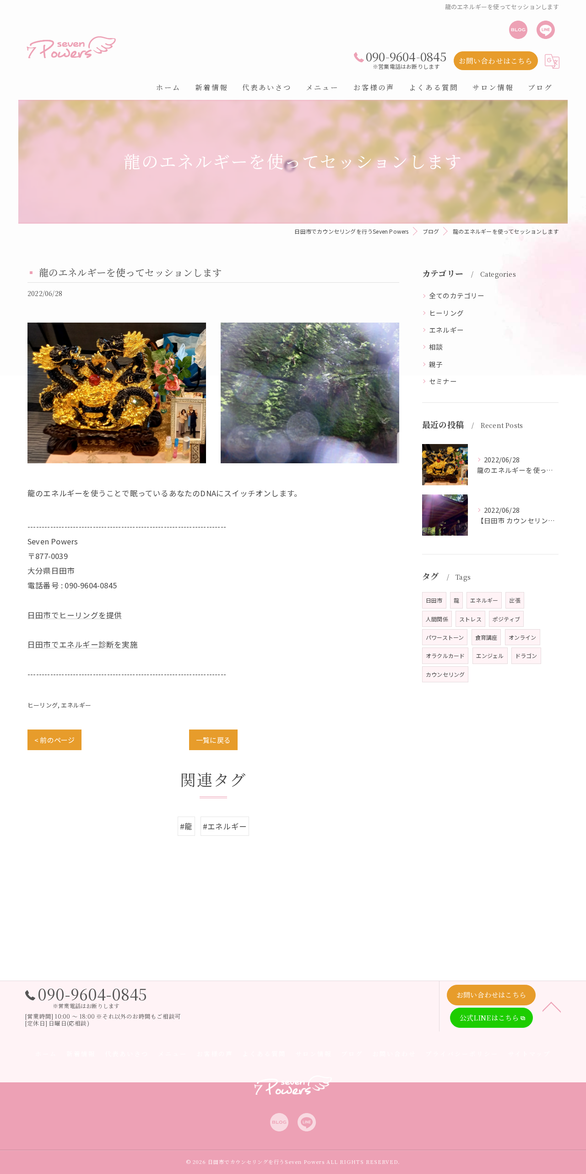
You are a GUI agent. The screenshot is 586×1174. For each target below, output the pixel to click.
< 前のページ (54, 740)
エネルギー (76, 705)
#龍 (186, 826)
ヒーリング (42, 705)
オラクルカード (445, 655)
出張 (514, 600)
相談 (436, 346)
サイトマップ (529, 1053)
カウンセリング (445, 674)
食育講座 (486, 637)
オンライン (523, 637)
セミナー (443, 381)
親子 (436, 364)
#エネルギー (225, 826)
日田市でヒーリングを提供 (74, 614)
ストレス (470, 619)
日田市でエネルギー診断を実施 (82, 644)
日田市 (434, 600)
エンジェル (490, 655)
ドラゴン (526, 655)
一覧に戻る (213, 740)
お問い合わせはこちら (496, 60)
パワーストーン (445, 637)
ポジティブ (506, 619)
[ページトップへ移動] (552, 1006)
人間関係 (437, 619)
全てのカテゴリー (457, 295)
